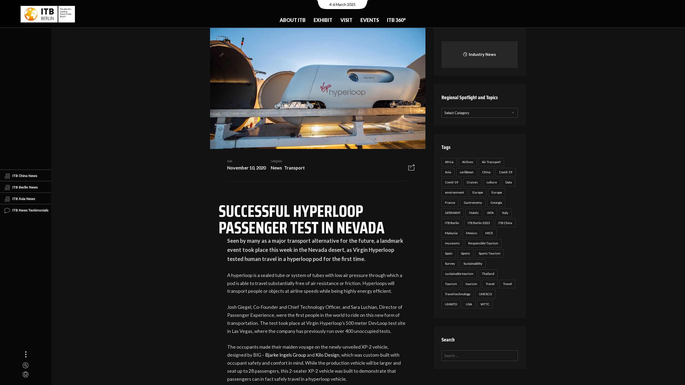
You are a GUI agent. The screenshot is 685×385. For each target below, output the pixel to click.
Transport (294, 167)
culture (491, 182)
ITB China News (24, 176)
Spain (448, 253)
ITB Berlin (452, 223)
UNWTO (451, 304)
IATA (490, 213)
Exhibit (323, 20)
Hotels (474, 213)
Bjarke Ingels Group (285, 355)
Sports (465, 253)
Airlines (467, 162)
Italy (505, 213)
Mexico (471, 233)
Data (508, 182)
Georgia (496, 203)
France (450, 203)
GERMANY (453, 213)
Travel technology (457, 294)
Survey (450, 263)
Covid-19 (505, 172)
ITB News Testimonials (30, 210)
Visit (346, 20)
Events (369, 20)
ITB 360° (396, 20)
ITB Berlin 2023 (479, 223)
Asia (448, 172)
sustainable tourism (459, 274)
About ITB (293, 20)
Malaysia (451, 233)
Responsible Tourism (483, 243)
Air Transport (491, 162)
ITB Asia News (23, 199)
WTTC (485, 304)
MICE (489, 233)
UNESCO (485, 294)
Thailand (488, 274)
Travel (490, 284)
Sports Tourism (489, 253)
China (486, 172)
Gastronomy (473, 203)
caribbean (467, 172)
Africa (449, 162)
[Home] (48, 14)
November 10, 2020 (246, 167)
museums (452, 243)
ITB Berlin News (25, 187)
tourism (471, 284)
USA (469, 304)
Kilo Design (327, 355)
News (276, 167)
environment (454, 192)
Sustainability (472, 263)
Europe (478, 192)
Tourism (451, 284)
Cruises (472, 182)
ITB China (505, 223)
